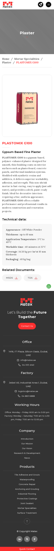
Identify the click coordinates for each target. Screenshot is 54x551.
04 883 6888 (28, 396)
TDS (30, 277)
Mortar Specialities (26, 59)
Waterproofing (27, 479)
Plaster (6, 62)
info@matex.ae (28, 360)
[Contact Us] (40, 4)
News (27, 458)
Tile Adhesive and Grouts (27, 474)
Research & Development (27, 453)
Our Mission (27, 443)
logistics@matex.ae (28, 391)
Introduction (27, 439)
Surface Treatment (27, 513)
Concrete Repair (27, 484)
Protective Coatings (27, 498)
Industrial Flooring (27, 494)
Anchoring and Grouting (27, 489)
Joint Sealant (27, 503)
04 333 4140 (28, 365)
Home (5, 59)
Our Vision (27, 448)
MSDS (10, 277)
